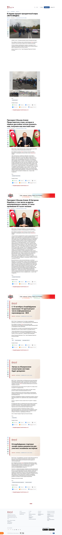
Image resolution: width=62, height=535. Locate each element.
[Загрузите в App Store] (45, 530)
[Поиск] (35, 7)
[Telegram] (16, 529)
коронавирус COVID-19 (26, 340)
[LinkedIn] (18, 529)
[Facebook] (10, 529)
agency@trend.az (9, 523)
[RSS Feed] (20, 529)
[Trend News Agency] (9, 512)
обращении (32, 152)
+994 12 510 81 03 (9, 522)
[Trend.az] (10, 7)
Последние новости (22, 512)
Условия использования (51, 512)
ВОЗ (12, 340)
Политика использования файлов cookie (50, 519)
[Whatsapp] (8, 529)
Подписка (39, 512)
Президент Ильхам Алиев (16, 175)
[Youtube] (14, 529)
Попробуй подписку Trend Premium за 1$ (20, 109)
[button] (8, 20)
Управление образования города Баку (18, 482)
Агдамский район (14, 100)
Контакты (30, 515)
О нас (29, 512)
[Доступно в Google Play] (51, 530)
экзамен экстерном (28, 482)
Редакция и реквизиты (32, 514)
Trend (32, 42)
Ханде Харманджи (18, 340)
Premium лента (22, 514)
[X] (12, 529)
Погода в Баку (14, 417)
